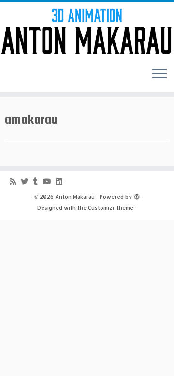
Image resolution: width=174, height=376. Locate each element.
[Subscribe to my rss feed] (15, 181)
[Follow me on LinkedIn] (61, 181)
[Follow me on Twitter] (27, 181)
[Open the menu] (159, 74)
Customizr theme (110, 207)
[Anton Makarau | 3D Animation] (87, 31)
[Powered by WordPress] (136, 194)
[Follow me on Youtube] (49, 181)
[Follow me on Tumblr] (38, 181)
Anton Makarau (75, 196)
